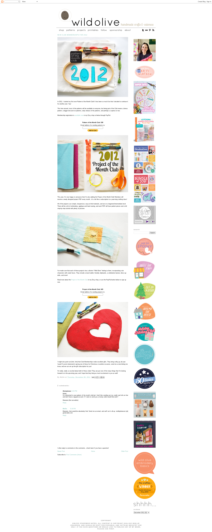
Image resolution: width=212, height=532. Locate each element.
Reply (64, 403)
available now (79, 115)
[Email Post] (92, 377)
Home (93, 451)
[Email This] (95, 377)
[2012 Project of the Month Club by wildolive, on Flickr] (92, 192)
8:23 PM (74, 391)
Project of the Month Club (79, 280)
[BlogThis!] (97, 377)
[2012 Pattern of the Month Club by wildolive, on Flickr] (92, 97)
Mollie (65, 408)
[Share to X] (99, 377)
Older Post (124, 451)
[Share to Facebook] (101, 377)
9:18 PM (73, 408)
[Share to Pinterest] (103, 377)
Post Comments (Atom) (73, 454)
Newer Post (61, 451)
